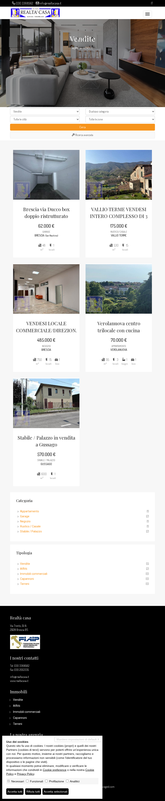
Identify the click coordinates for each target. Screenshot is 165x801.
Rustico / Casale (30, 526)
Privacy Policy (25, 773)
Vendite (25, 563)
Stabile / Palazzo (31, 531)
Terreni (24, 583)
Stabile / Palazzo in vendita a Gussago (46, 441)
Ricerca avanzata (84, 135)
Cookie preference (54, 769)
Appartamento (29, 511)
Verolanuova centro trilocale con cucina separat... (118, 327)
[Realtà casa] (35, 12)
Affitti (23, 568)
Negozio (25, 521)
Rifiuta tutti (33, 791)
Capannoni (27, 578)
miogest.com (107, 786)
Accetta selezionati (55, 791)
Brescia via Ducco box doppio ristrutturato (46, 212)
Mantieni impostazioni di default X (78, 739)
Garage (24, 516)
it (152, 3)
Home (75, 48)
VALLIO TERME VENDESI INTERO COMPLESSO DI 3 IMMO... (118, 213)
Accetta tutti (14, 791)
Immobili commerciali (33, 573)
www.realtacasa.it (19, 680)
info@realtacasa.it (50, 3)
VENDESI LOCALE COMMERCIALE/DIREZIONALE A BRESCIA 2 (46, 327)
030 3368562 (24, 3)
